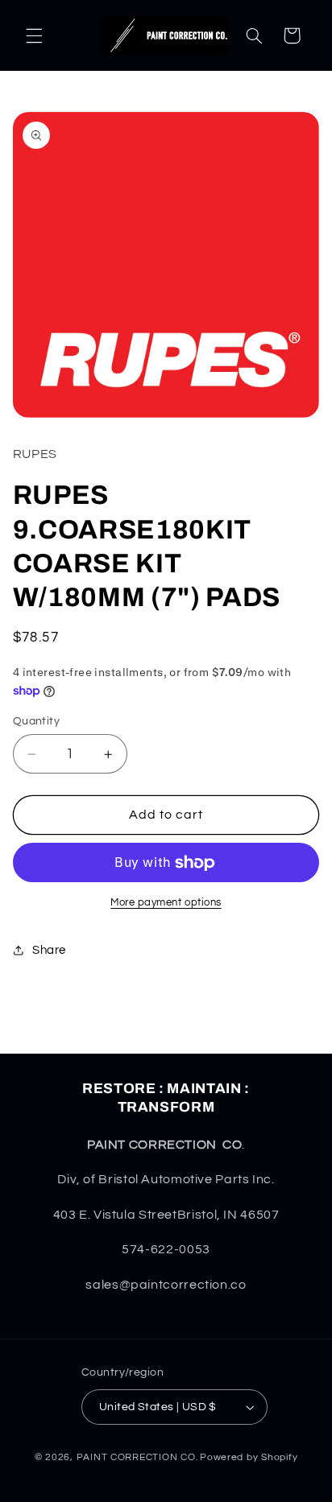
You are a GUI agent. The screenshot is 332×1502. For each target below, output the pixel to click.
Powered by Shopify (248, 1457)
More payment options (166, 902)
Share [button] (49, 950)
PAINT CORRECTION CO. (137, 1457)
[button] (33, 35)
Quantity (36, 721)
